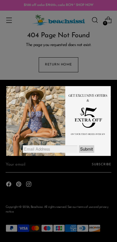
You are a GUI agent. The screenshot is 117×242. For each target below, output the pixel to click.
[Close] (110, 86)
